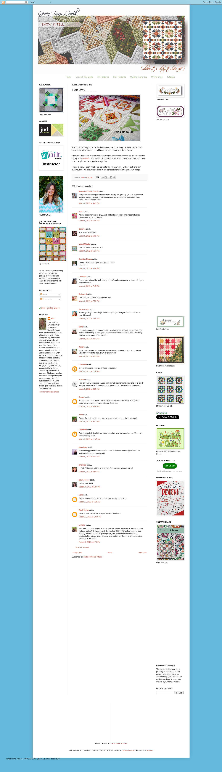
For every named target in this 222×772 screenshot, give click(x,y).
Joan (81, 415)
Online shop (157, 77)
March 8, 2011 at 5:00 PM (89, 221)
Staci (81, 211)
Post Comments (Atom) (92, 557)
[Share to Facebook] (111, 177)
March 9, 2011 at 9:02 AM (89, 421)
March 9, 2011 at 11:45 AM (89, 439)
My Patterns (103, 77)
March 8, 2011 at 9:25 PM (89, 356)
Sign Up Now (169, 466)
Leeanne (82, 277)
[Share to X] (108, 177)
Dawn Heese (84, 480)
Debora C (83, 294)
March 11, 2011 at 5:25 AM (89, 502)
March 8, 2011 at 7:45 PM (89, 286)
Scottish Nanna (85, 259)
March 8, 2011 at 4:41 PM (89, 203)
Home (68, 77)
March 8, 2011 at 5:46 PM (89, 268)
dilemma (86, 158)
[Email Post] (98, 177)
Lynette (82, 525)
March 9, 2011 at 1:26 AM (89, 371)
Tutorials (171, 77)
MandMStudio (84, 244)
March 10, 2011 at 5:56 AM (89, 487)
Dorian (81, 397)
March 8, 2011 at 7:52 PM (89, 301)
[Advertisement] (169, 170)
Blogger (149, 750)
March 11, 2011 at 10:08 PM (90, 517)
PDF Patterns (119, 77)
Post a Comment (82, 547)
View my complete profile (49, 392)
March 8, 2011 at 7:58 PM (89, 319)
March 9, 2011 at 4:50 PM (89, 472)
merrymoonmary (128, 750)
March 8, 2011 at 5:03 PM (89, 236)
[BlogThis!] (105, 177)
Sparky (82, 379)
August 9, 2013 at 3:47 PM (89, 542)
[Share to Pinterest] (114, 177)
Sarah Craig (84, 309)
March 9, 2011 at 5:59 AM (89, 407)
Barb (81, 327)
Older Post (142, 553)
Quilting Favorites (138, 77)
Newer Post (77, 553)
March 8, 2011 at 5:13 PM (89, 251)
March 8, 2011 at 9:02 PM (89, 339)
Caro (81, 495)
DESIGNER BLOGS (119, 744)
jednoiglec (83, 447)
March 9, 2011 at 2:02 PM (89, 457)
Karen (81, 347)
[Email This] (102, 177)
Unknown (83, 364)
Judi (52, 318)
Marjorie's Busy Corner (89, 191)
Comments (46, 299)
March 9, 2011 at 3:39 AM (89, 389)
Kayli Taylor (84, 510)
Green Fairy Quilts (84, 77)
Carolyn (82, 229)
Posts (44, 295)
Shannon (82, 465)
